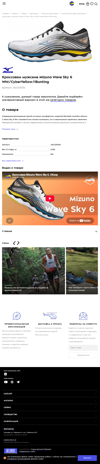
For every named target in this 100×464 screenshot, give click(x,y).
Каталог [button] (8, 394)
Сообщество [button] (10, 414)
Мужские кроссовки (50, 13)
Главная (5, 13)
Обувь (24, 13)
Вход (82, 4)
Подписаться (83, 355)
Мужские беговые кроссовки (73, 13)
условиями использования (18, 459)
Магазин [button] (8, 400)
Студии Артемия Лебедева (41, 449)
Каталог (15, 13)
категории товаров (63, 100)
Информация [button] (11, 421)
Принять (87, 458)
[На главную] (71, 4)
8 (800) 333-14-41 (10, 440)
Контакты (9, 429)
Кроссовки (34, 13)
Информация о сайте (27, 451)
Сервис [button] (7, 407)
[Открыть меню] (4, 4)
